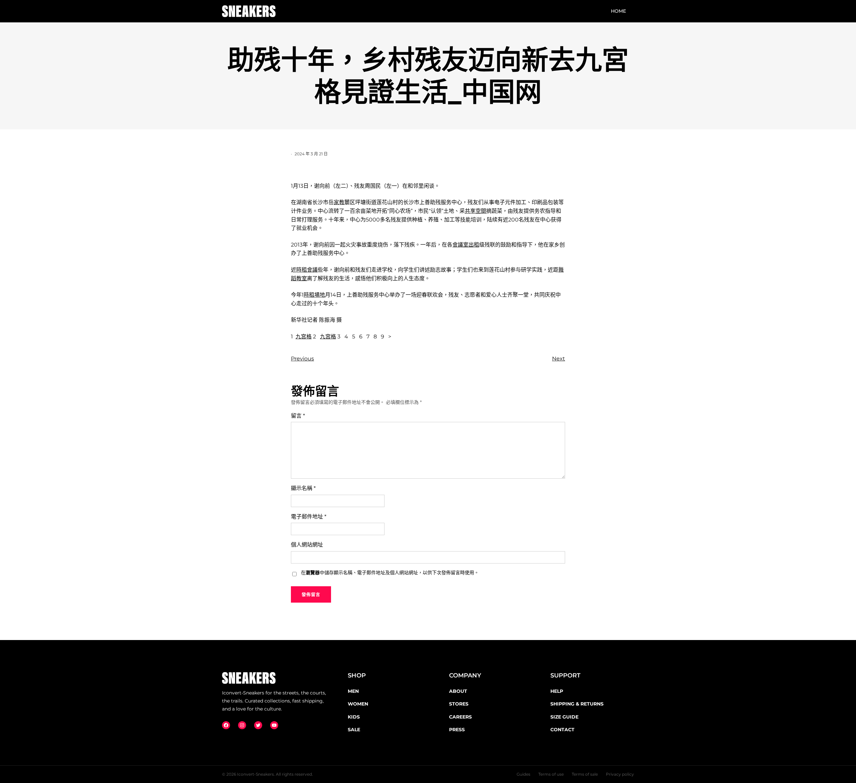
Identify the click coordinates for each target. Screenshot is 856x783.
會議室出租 (465, 245)
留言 (298, 416)
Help (556, 691)
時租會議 (307, 270)
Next (558, 358)
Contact (562, 730)
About (458, 691)
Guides (523, 774)
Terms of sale (585, 774)
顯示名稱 (303, 488)
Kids (354, 717)
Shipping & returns (577, 704)
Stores (458, 704)
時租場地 (314, 295)
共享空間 (475, 211)
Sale (354, 730)
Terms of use (551, 774)
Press (457, 730)
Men (353, 691)
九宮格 (304, 336)
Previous (302, 358)
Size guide (564, 717)
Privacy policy (620, 774)
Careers (460, 717)
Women (358, 704)
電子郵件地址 (308, 516)
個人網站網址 (307, 544)
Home (618, 11)
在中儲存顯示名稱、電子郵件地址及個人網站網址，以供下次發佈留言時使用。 (390, 573)
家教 (339, 202)
